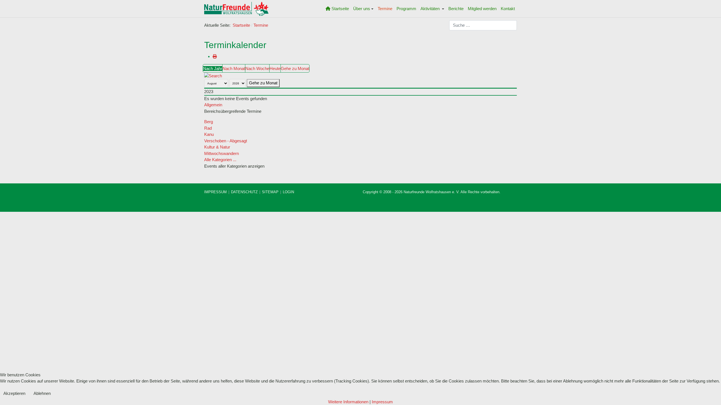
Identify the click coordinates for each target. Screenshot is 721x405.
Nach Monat (233, 68)
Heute (275, 68)
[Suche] (213, 75)
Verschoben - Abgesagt (225, 140)
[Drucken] (215, 56)
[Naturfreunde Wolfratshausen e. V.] (236, 9)
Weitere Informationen (348, 401)
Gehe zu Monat (295, 68)
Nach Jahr (212, 68)
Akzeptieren (14, 393)
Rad (208, 128)
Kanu (209, 134)
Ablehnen (42, 393)
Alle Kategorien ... (220, 159)
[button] (363, 8)
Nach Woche (257, 68)
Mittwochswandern (221, 153)
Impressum (382, 401)
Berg (208, 121)
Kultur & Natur (217, 147)
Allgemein (213, 104)
